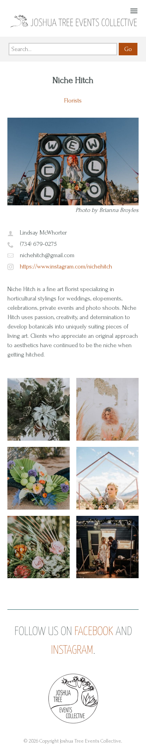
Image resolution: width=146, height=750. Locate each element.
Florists (73, 100)
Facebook (93, 631)
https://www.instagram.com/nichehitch (66, 266)
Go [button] (128, 49)
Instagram (72, 650)
